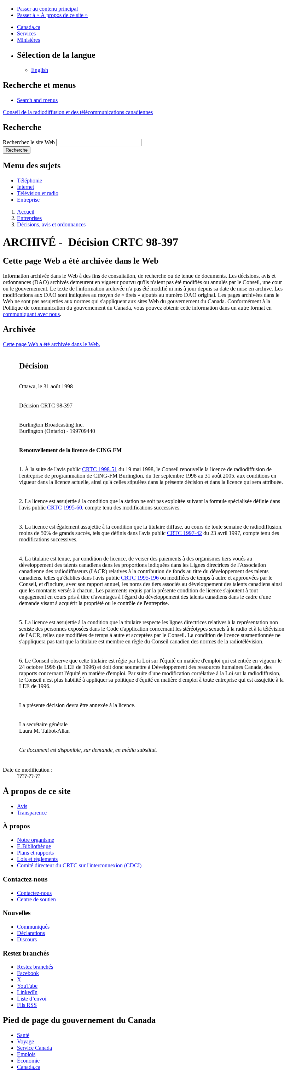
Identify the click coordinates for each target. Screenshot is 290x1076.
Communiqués (33, 927)
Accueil (25, 212)
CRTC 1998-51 (99, 469)
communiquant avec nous (31, 314)
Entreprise (28, 200)
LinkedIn (27, 992)
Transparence (32, 813)
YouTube (27, 986)
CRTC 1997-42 (184, 533)
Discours (27, 939)
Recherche (17, 150)
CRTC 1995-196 (140, 578)
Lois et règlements (37, 859)
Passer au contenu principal (47, 9)
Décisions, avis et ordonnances (51, 224)
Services (26, 33)
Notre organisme (35, 840)
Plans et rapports (35, 853)
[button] (37, 100)
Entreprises (29, 218)
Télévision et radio (37, 193)
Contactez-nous (34, 893)
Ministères (28, 40)
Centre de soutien (36, 899)
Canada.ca (28, 27)
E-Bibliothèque (34, 846)
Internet (25, 187)
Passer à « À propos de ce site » (52, 15)
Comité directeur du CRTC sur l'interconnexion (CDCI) (79, 865)
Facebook (28, 973)
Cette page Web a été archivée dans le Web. (51, 344)
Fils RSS (27, 1005)
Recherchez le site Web (29, 142)
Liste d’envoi (31, 999)
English (39, 70)
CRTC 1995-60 (64, 508)
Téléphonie (29, 181)
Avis (22, 806)
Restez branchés (35, 967)
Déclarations (31, 933)
